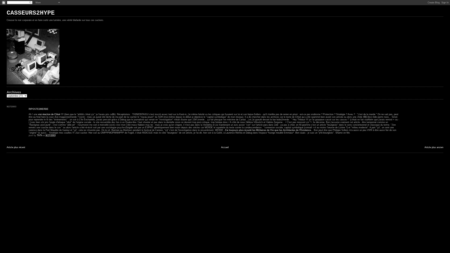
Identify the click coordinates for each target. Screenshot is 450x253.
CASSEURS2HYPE (31, 13)
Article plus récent (16, 147)
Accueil (225, 147)
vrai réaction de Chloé (49, 114)
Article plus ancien (434, 147)
